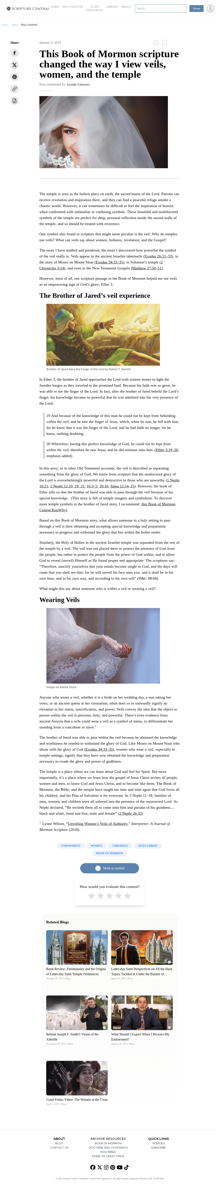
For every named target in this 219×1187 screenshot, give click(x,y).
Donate (196, 8)
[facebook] (14, 53)
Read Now (77, 947)
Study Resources (95, 8)
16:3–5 (92, 486)
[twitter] (14, 65)
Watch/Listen (72, 6)
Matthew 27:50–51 (146, 268)
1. (40, 822)
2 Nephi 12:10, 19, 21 (67, 486)
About (126, 6)
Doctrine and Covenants (108, 1147)
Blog (14, 24)
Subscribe (158, 1147)
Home (55, 6)
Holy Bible (108, 1151)
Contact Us (59, 1147)
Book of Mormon (108, 1143)
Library (112, 6)
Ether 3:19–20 (167, 450)
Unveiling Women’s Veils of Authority (97, 824)
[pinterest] (14, 77)
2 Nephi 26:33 (130, 813)
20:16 (103, 486)
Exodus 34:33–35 (109, 262)
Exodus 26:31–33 (158, 256)
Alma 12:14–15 (122, 486)
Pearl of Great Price (108, 1156)
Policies (158, 1143)
